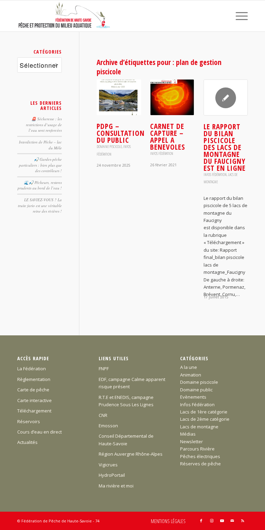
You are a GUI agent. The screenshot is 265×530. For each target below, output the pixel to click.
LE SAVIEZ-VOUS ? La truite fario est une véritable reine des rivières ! (40, 205)
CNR (103, 415)
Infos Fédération (161, 153)
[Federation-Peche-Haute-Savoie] (64, 15)
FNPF (104, 368)
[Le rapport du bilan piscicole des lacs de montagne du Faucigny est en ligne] (226, 97)
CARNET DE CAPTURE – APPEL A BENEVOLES (167, 136)
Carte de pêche (33, 390)
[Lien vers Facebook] (201, 520)
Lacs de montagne (199, 427)
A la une (188, 367)
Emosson (108, 425)
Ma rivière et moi (116, 486)
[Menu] (238, 15)
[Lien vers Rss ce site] (242, 520)
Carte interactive (34, 400)
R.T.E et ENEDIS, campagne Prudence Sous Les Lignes (126, 401)
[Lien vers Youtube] (222, 520)
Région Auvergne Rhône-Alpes (131, 454)
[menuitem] (238, 15)
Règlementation (33, 379)
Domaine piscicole (109, 146)
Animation (190, 375)
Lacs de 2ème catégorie (204, 419)
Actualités (27, 442)
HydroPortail (112, 475)
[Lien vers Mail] (232, 520)
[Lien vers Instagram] (211, 520)
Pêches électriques (200, 456)
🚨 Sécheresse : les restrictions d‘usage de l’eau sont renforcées (44, 124)
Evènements (193, 397)
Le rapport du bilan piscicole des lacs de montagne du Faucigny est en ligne (225, 147)
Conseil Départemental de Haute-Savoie (126, 439)
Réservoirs (28, 421)
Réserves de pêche (200, 464)
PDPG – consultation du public (121, 133)
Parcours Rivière (197, 449)
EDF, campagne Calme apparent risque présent (132, 383)
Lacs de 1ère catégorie (203, 412)
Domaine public (196, 390)
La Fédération (31, 368)
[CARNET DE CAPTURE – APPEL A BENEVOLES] (172, 97)
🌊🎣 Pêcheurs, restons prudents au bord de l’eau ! (40, 185)
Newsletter (191, 441)
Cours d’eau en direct (39, 432)
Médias (188, 434)
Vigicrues (108, 465)
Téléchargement (34, 411)
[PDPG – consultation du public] (119, 97)
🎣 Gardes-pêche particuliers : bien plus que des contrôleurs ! (40, 165)
